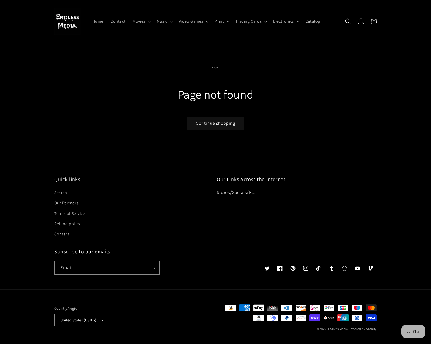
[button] (141, 21)
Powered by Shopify (363, 329)
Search (60, 192)
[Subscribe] (153, 268)
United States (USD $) (78, 320)
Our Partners (66, 202)
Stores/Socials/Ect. (237, 192)
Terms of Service (69, 213)
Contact (61, 234)
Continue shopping (215, 123)
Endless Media (338, 329)
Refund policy (67, 223)
